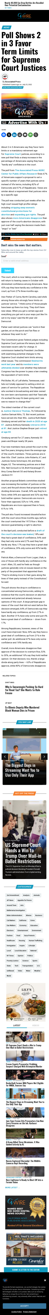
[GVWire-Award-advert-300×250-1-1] (25, 1229)
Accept (24, 1306)
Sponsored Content (14, 1177)
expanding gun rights (25, 214)
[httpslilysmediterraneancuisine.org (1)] (25, 1021)
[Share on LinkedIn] (14, 134)
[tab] (16, 1026)
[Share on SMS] (30, 134)
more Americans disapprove (27, 218)
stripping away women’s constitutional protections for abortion (18, 211)
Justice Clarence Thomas (17, 411)
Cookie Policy (16, 1312)
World (33, 8)
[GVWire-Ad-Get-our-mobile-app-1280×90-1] (24, 235)
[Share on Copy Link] (35, 134)
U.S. (6, 840)
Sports (9, 1080)
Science (9, 1158)
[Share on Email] (25, 134)
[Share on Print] (19, 134)
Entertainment (12, 1099)
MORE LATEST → (12, 1188)
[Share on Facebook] (3, 134)
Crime (8, 1062)
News (6, 27)
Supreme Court (13, 154)
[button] (45, 1280)
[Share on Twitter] (9, 134)
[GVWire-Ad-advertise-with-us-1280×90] (24, 124)
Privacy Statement (29, 1312)
